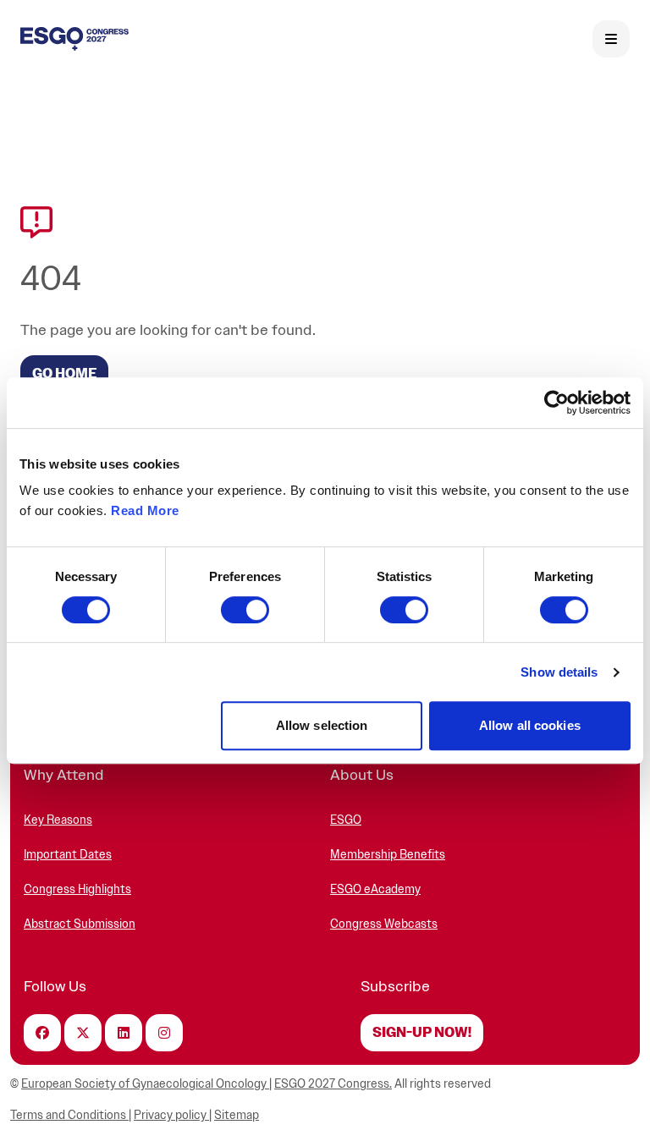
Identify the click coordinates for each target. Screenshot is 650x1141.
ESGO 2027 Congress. (333, 1084)
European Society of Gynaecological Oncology (145, 1084)
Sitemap (236, 1115)
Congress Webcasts (384, 924)
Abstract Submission (79, 924)
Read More (145, 510)
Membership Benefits (387, 855)
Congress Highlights (77, 889)
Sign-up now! (421, 1032)
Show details (559, 672)
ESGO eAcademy (375, 889)
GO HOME (64, 374)
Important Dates (68, 855)
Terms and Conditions (69, 1115)
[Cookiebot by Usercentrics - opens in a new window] (556, 402)
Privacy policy (171, 1115)
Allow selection (322, 725)
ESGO (345, 820)
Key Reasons (58, 820)
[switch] (245, 609)
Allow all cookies (530, 725)
